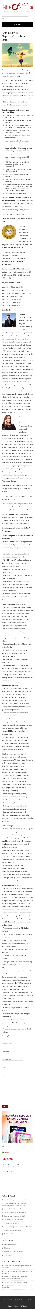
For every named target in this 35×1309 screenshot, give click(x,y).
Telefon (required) (7, 1059)
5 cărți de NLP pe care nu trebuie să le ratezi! (17, 1200)
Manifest (7, 1248)
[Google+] (13, 1164)
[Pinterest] (18, 1164)
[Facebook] (4, 1164)
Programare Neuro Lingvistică (13, 1251)
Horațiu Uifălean (9, 1286)
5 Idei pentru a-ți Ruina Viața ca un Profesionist (18, 1227)
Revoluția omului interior (11, 1223)
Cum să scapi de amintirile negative (15, 1212)
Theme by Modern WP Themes (17, 1306)
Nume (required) (6, 1036)
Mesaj (3, 1075)
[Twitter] (8, 1164)
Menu (17, 24)
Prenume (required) (7, 1043)
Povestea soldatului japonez (12, 1230)
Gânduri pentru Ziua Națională (13, 1219)
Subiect (4, 1067)
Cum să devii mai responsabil (13, 1209)
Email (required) (6, 1051)
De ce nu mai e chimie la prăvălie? (14, 1216)
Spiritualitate (8, 1255)
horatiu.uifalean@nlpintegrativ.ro (17, 210)
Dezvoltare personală (10, 1244)
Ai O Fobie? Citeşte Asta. (12, 1234)
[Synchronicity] (17, 6)
